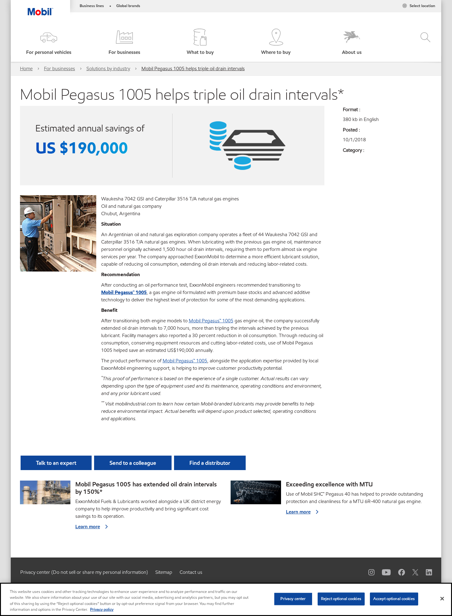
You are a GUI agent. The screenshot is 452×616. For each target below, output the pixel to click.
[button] (48, 42)
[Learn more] (45, 494)
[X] (411, 572)
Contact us (191, 572)
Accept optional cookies (394, 599)
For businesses (59, 68)
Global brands (128, 6)
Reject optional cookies (341, 599)
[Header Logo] (40, 7)
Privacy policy (101, 609)
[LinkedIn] (425, 572)
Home (26, 68)
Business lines (92, 6)
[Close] (442, 598)
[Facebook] (398, 572)
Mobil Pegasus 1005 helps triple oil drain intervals (193, 68)
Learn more (87, 526)
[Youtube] (383, 572)
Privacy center (293, 599)
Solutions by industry (108, 68)
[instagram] (368, 572)
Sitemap (163, 572)
